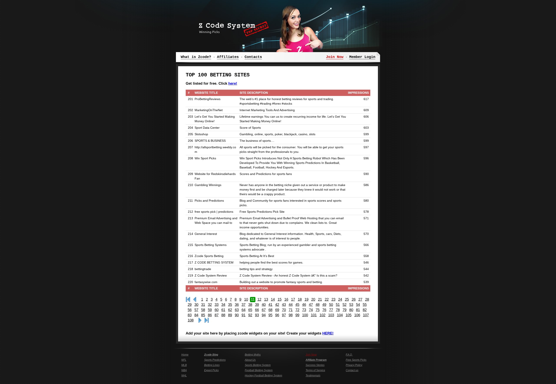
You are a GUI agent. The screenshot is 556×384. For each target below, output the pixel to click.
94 (264, 315)
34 (223, 305)
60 (216, 310)
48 (317, 305)
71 (291, 310)
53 (351, 305)
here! (232, 83)
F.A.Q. (349, 354)
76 (324, 310)
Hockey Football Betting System (263, 375)
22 (327, 299)
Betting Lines (212, 365)
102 (322, 315)
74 (311, 310)
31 (203, 305)
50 (331, 305)
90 (237, 315)
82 (365, 310)
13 (266, 299)
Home (185, 354)
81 (358, 310)
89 (230, 315)
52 (344, 305)
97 (284, 315)
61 (223, 310)
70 (284, 310)
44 (291, 305)
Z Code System (232, 27)
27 (360, 299)
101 (314, 315)
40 (264, 305)
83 (190, 315)
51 (338, 305)
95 (270, 315)
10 (246, 299)
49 (324, 305)
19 (306, 299)
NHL (184, 375)
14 (273, 299)
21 (320, 299)
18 (300, 299)
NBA (184, 370)
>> (200, 320)
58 (203, 310)
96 (277, 315)
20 (313, 299)
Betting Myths (253, 354)
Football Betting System (259, 370)
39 (257, 305)
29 (190, 305)
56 (190, 310)
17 (293, 299)
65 (250, 310)
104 (340, 315)
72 (297, 310)
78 (338, 310)
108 (191, 320)
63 (237, 310)
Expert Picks (211, 370)
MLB (184, 365)
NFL (183, 359)
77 (331, 310)
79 (344, 310)
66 (257, 310)
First (188, 299)
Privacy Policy (354, 365)
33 (216, 305)
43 (284, 305)
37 (243, 305)
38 (250, 305)
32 (210, 305)
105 (348, 315)
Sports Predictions (215, 359)
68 (270, 310)
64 (243, 310)
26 (354, 299)
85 (203, 315)
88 (223, 315)
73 (304, 310)
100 (305, 315)
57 (196, 310)
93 (257, 315)
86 (210, 315)
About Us (250, 359)
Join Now (311, 354)
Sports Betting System (258, 365)
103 (331, 315)
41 (270, 305)
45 (297, 305)
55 (365, 305)
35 (230, 305)
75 (317, 310)
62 (230, 310)
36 (237, 305)
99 (297, 315)
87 (216, 315)
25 (347, 299)
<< (194, 299)
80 (351, 310)
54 (358, 305)
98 (291, 315)
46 (304, 305)
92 (250, 315)
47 (311, 305)
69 (277, 310)
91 (243, 315)
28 (367, 299)
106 (357, 315)
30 (196, 305)
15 (279, 299)
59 (210, 310)
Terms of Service (315, 370)
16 (286, 299)
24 (340, 299)
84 (196, 315)
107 (366, 315)
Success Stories (315, 365)
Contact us (352, 370)
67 (264, 310)
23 (333, 299)
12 (259, 299)
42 (277, 305)
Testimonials (313, 375)
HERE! (328, 333)
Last (206, 320)
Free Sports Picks (356, 359)
